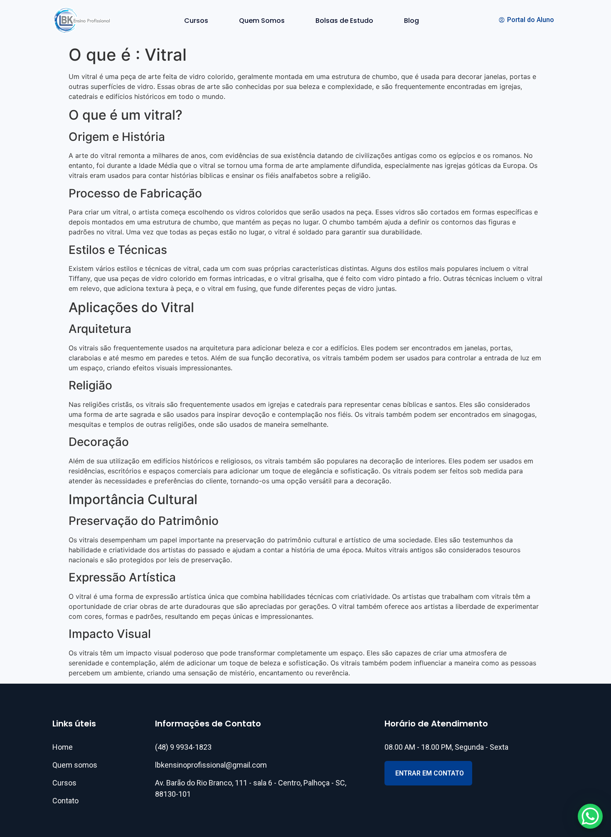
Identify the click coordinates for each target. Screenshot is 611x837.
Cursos (196, 20)
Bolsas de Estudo (344, 20)
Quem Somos (262, 20)
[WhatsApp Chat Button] (590, 816)
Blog (411, 20)
